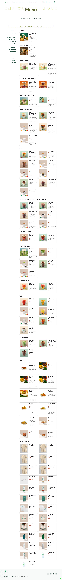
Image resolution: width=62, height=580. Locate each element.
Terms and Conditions (20, 576)
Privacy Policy (26, 576)
